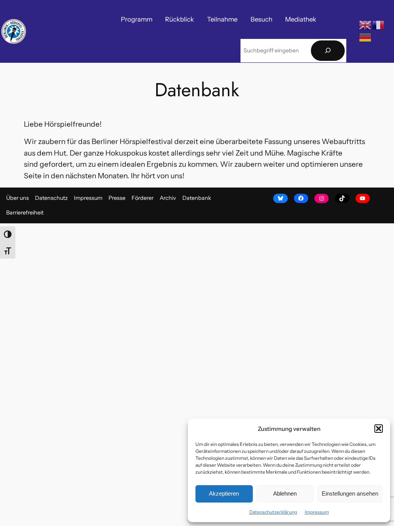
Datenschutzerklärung (273, 512)
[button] (378, 428)
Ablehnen (285, 493)
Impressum (317, 512)
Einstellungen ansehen (350, 493)
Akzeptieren (224, 493)
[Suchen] (328, 50)
